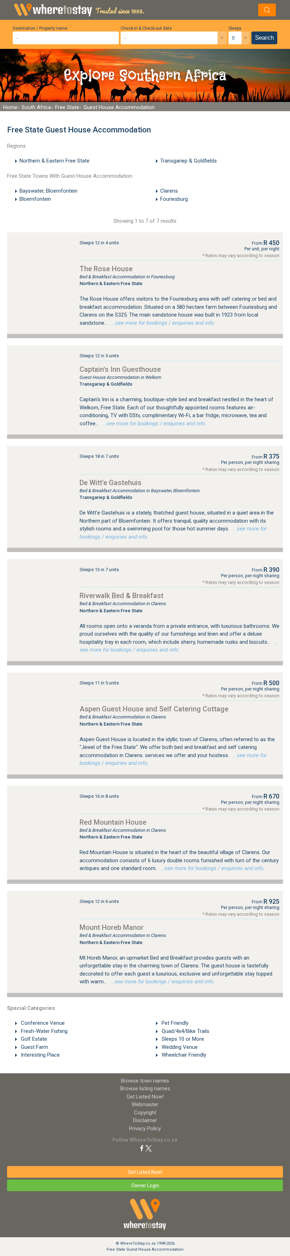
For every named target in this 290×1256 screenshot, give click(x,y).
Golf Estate (33, 1039)
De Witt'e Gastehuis (110, 482)
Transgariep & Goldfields (188, 161)
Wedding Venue (179, 1047)
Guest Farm (33, 1047)
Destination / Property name (40, 28)
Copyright (145, 1112)
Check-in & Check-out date (146, 28)
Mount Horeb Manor (112, 927)
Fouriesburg (174, 199)
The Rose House (106, 269)
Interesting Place (39, 1055)
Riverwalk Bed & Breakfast (121, 595)
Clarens (169, 191)
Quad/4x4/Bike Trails (184, 1031)
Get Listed (145, 1096)
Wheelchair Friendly (183, 1055)
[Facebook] (141, 1148)
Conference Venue (42, 1023)
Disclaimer (145, 1120)
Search (264, 37)
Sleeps (235, 28)
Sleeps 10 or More (182, 1039)
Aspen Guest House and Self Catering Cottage (154, 709)
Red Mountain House (113, 822)
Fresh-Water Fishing (43, 1031)
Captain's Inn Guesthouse (120, 369)
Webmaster (145, 1104)
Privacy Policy (145, 1128)
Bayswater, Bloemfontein (48, 191)
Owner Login (145, 1185)
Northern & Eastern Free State (54, 161)
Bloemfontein (35, 199)
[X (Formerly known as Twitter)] (148, 1148)
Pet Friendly (174, 1023)
